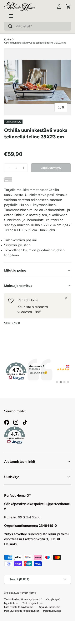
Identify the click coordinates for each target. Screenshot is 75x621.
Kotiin (7, 39)
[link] (37, 371)
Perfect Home (28, 592)
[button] (68, 6)
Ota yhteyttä (53, 599)
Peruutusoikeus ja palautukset (21, 610)
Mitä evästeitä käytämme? (19, 606)
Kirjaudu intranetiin (49, 606)
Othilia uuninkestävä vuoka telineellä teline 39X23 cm (35, 42)
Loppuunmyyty (51, 168)
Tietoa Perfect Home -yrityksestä (23, 599)
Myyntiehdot (11, 603)
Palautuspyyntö (52, 610)
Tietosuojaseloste (32, 603)
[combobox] (37, 26)
